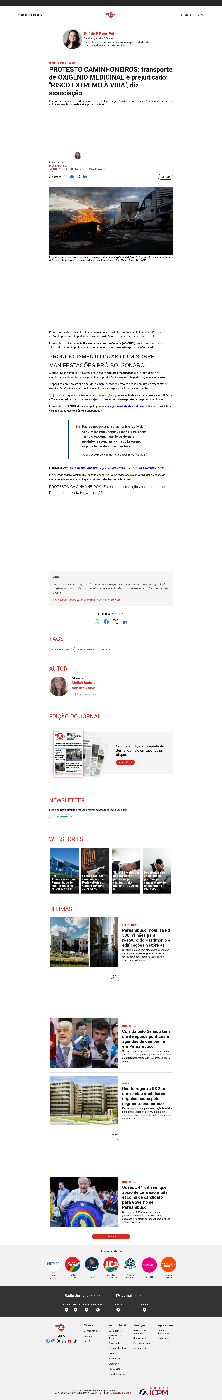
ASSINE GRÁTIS (64, 816)
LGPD (111, 1353)
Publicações (115, 1358)
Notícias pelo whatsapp (139, 1331)
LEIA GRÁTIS (125, 762)
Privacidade (114, 1343)
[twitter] (58, 1341)
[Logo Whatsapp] (65, 177)
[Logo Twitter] (78, 177)
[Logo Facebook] (72, 177)
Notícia (166, 177)
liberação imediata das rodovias (125, 406)
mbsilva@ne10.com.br (83, 687)
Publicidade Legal (141, 1343)
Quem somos (115, 1331)
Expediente (114, 1364)
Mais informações (86, 694)
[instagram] (53, 1341)
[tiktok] (75, 1341)
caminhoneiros (85, 649)
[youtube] (69, 1341)
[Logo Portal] (111, 15)
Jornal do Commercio (163, 1331)
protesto (107, 649)
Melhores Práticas (117, 1348)
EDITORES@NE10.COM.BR (119, 1393)
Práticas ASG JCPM (115, 1336)
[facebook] (48, 1341)
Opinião (87, 1341)
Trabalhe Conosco (117, 1374)
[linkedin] (64, 1341)
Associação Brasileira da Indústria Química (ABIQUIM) (86, 600)
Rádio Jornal (164, 1338)
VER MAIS (111, 1236)
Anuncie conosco (141, 1348)
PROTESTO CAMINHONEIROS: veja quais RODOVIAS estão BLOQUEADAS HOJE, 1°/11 (114, 468)
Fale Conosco (115, 1369)
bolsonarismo (60, 649)
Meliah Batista (58, 165)
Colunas (88, 1336)
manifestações (108, 384)
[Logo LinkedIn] (85, 177)
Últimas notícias (92, 1331)
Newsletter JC (140, 1338)
